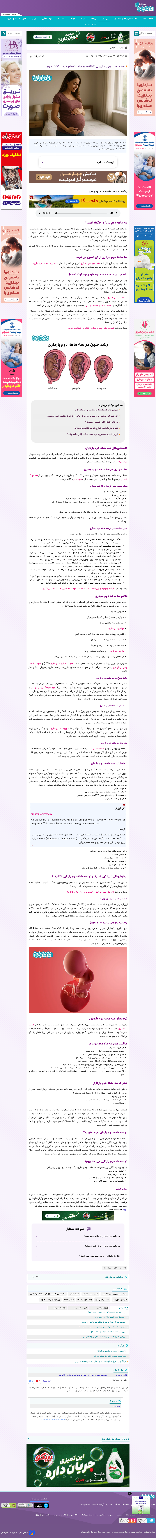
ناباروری (117, 19)
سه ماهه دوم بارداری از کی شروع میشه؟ (102, 1246)
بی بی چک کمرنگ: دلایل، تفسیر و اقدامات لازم (96, 410)
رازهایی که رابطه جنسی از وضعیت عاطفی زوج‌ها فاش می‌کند (102, 1336)
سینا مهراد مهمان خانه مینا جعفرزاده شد (110, 1356)
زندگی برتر (46, 1515)
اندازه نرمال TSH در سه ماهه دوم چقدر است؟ (99, 1256)
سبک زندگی (47, 19)
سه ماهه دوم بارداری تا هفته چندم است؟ (102, 1236)
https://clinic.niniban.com (53, 1419)
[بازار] (8, 1505)
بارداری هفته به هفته (133, 1515)
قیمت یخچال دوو (102, 1299)
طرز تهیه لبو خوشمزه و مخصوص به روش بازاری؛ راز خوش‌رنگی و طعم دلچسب (82, 416)
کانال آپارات (73, 1515)
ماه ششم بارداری (96, 749)
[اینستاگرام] (127, 1523)
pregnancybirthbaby (41, 814)
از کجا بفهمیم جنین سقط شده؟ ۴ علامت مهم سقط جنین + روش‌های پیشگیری (78, 589)
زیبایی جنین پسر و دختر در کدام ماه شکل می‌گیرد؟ (91, 328)
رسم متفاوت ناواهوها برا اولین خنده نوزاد (110, 1317)
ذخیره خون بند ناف (90, 1294)
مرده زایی (77, 479)
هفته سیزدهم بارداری (90, 263)
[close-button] (130, 1494)
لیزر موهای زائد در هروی (50, 1299)
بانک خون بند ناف (84, 1299)
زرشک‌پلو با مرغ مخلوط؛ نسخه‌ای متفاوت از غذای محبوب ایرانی (100, 1361)
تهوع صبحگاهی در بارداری (43, 687)
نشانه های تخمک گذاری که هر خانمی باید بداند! (96, 428)
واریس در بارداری (116, 651)
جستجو (119, 1515)
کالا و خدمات (90, 24)
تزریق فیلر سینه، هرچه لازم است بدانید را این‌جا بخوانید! (92, 434)
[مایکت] (41, 1505)
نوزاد (83, 19)
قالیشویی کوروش (120, 1299)
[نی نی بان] (144, 7)
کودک (72, 19)
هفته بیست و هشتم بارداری (98, 305)
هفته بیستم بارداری (116, 298)
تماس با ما (100, 1515)
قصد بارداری (131, 19)
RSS (37, 1515)
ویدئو (34, 19)
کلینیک (9, 19)
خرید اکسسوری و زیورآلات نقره (114, 1294)
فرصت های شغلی (87, 1515)
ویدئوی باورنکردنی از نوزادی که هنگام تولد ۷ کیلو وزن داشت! (103, 1322)
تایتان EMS (69, 1299)
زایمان (93, 19)
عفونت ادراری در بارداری (61, 664)
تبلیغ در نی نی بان (59, 1515)
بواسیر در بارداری (116, 628)
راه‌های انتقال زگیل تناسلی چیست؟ (101, 422)
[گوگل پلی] (25, 1505)
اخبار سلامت (20, 19)
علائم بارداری (121, 462)
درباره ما (110, 1515)
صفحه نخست (147, 19)
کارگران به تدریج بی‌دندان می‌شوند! (112, 1351)
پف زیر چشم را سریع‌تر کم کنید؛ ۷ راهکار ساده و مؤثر (106, 1312)
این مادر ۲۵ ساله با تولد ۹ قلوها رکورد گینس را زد (107, 1331)
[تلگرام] (145, 1523)
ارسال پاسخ (47, 1381)
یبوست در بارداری (58, 728)
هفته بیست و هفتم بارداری (45, 263)
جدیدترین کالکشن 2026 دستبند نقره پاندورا (47, 1294)
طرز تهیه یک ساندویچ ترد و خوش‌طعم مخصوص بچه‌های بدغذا (102, 1327)
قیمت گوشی (74, 1294)
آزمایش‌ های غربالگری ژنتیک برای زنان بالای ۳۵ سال (90, 892)
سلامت (61, 19)
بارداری (105, 19)
